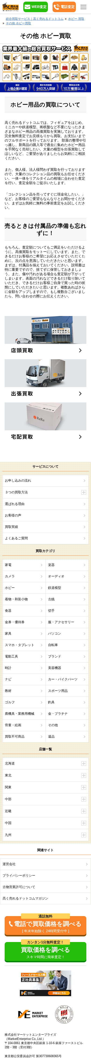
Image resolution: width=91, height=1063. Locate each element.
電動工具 (11, 656)
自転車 (53, 645)
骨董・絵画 (13, 725)
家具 (8, 633)
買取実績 (11, 527)
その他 (53, 725)
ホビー (10, 588)
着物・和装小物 (16, 599)
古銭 (51, 599)
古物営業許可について (19, 887)
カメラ (10, 576)
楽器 (51, 565)
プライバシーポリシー (19, 875)
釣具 (51, 702)
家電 (8, 565)
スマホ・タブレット (19, 645)
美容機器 (54, 668)
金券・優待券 (14, 622)
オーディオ (56, 576)
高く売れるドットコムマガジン (25, 898)
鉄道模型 (54, 588)
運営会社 (9, 864)
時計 (8, 668)
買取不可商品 (14, 736)
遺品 (51, 736)
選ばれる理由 (14, 504)
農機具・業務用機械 (19, 713)
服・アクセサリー (61, 622)
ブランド (54, 656)
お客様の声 (13, 515)
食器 (8, 610)
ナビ (8, 679)
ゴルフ (10, 702)
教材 (8, 691)
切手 (51, 610)
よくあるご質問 (16, 538)
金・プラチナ (58, 713)
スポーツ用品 (58, 691)
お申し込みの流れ (18, 480)
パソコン (54, 633)
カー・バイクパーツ (62, 679)
